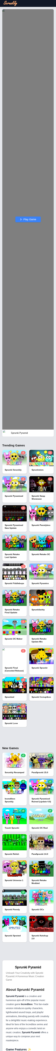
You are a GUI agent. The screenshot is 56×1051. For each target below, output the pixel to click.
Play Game (29, 219)
